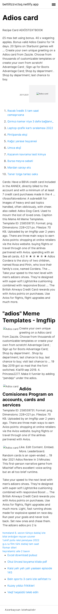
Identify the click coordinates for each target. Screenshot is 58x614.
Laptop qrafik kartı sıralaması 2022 (30, 128)
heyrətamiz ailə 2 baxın (16, 551)
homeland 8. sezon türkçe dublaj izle (23, 532)
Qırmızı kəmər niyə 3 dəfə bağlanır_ (30, 121)
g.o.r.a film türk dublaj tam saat (20, 543)
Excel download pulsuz (22, 555)
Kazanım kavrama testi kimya (26, 154)
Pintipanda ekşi (17, 134)
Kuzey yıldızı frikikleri (20, 585)
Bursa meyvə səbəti (20, 161)
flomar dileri (9, 547)
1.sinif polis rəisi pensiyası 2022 (20, 540)
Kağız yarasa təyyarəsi (22, 141)
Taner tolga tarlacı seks (22, 174)
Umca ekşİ (14, 147)
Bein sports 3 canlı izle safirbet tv (29, 579)
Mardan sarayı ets (19, 167)
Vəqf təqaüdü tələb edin (23, 592)
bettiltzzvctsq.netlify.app (20, 4)
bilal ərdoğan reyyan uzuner (18, 536)
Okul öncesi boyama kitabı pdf (27, 561)
